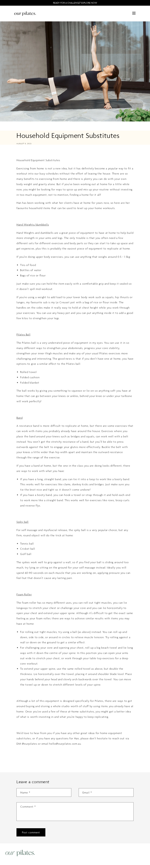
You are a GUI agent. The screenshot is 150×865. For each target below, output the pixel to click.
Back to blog (77, 758)
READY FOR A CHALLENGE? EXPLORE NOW (75, 2)
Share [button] (24, 152)
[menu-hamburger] (134, 13)
